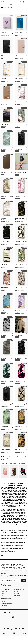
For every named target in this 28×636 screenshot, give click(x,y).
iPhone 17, (3, 564)
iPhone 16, (15, 565)
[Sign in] (20, 1)
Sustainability (17, 593)
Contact (3, 593)
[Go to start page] (3, 2)
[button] (14, 612)
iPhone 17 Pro (8, 564)
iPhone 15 (18, 567)
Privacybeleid (4, 605)
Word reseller (17, 597)
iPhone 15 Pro (23, 567)
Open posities (17, 595)
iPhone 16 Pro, (21, 565)
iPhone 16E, (10, 565)
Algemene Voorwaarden (6, 603)
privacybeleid (9, 585)
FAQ (2, 595)
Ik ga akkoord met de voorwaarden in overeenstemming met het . (14, 584)
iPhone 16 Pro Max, (12, 567)
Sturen (23, 580)
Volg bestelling (4, 591)
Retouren (3, 597)
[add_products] (12, 32)
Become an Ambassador (6, 607)
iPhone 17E (5, 565)
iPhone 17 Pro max (16, 564)
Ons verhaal (16, 591)
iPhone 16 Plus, (4, 567)
